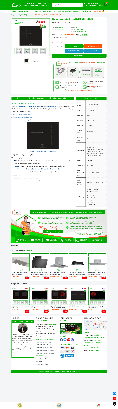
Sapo (79, 371)
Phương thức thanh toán (43, 364)
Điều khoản (39, 361)
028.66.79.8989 (93, 3)
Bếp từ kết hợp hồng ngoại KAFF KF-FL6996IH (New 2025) (58, 306)
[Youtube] (68, 339)
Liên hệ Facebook (74, 50)
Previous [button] (6, 267)
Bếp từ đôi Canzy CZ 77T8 (77, 306)
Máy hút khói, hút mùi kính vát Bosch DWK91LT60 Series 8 (39, 273)
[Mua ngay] (12, 262)
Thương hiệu (47, 11)
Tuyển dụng (57, 11)
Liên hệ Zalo (93, 50)
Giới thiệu (38, 11)
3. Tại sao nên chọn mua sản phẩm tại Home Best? (26, 120)
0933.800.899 (92, 6)
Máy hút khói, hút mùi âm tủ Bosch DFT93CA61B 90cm (77, 273)
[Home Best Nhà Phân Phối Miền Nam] (17, 5)
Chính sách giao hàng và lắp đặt (45, 353)
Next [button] (111, 267)
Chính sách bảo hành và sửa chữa (45, 350)
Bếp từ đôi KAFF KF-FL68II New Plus (39, 306)
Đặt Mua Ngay (74, 46)
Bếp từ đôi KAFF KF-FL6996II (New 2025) (20, 306)
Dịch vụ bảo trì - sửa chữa (71, 11)
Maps (101, 5)
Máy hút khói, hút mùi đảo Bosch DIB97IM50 (58, 273)
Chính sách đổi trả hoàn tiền (44, 347)
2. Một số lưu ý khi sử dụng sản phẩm (22, 117)
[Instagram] (72, 339)
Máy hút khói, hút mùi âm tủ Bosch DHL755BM (19, 273)
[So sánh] (28, 262)
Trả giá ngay (79, 55)
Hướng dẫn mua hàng (42, 358)
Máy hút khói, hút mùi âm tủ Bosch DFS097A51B (96, 273)
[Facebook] (61, 339)
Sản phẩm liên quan (19, 284)
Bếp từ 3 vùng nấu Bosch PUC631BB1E (43, 151)
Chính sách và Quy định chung (44, 345)
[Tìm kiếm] (80, 5)
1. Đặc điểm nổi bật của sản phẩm (21, 114)
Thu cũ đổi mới (87, 11)
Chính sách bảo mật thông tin (44, 342)
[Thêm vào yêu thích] (106, 19)
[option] (30, 37)
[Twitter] (65, 339)
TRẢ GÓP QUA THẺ (93, 46)
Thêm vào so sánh (57, 43)
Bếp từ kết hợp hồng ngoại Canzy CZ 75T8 (96, 306)
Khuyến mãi (97, 11)
